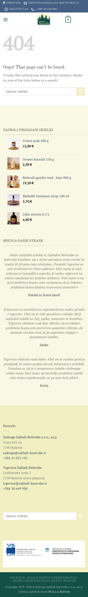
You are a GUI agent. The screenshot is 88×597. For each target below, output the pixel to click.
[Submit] (81, 91)
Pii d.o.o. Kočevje (59, 592)
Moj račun (17, 577)
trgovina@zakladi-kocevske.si (25, 483)
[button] (5, 20)
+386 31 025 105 (15, 458)
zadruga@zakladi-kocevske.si (24, 453)
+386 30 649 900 (15, 488)
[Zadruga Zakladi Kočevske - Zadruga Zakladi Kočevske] (44, 19)
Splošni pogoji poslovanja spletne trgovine (44, 580)
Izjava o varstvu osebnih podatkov (52, 577)
